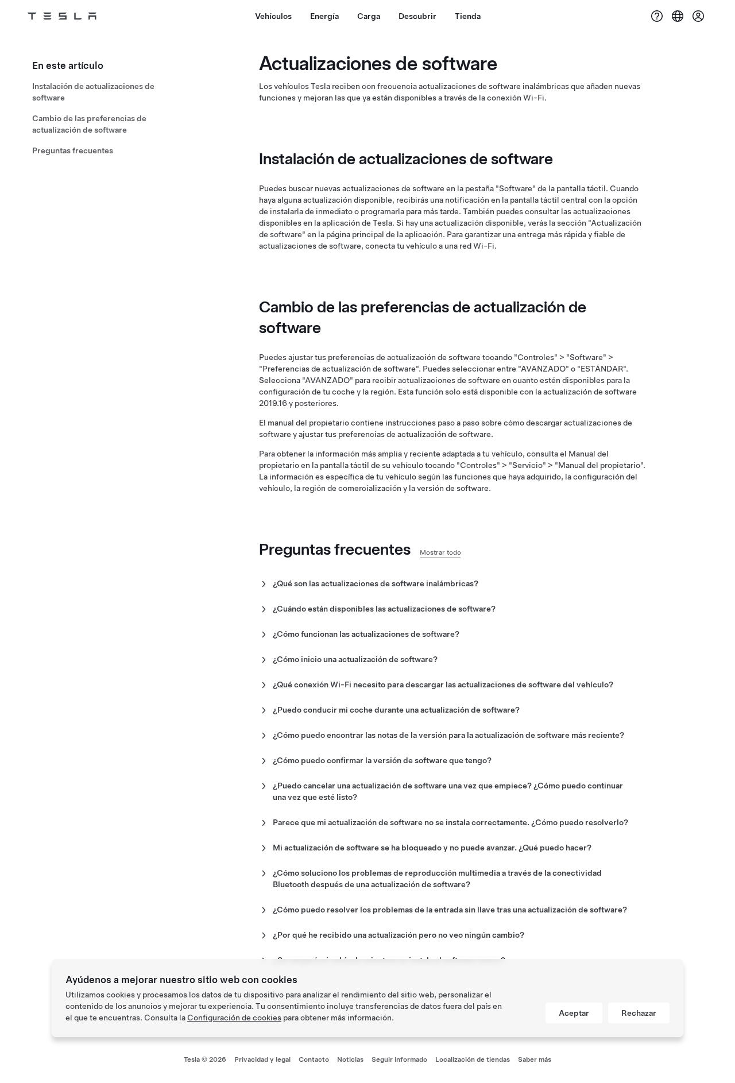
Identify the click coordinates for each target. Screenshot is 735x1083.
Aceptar (574, 1013)
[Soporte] (657, 16)
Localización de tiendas (472, 1059)
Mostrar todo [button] (440, 552)
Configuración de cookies (234, 1017)
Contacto (314, 1059)
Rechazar (638, 1013)
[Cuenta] (698, 16)
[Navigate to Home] (62, 16)
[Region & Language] (677, 16)
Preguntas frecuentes (72, 150)
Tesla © (205, 1059)
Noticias (350, 1059)
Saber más (534, 1059)
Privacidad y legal (262, 1059)
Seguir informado (399, 1059)
